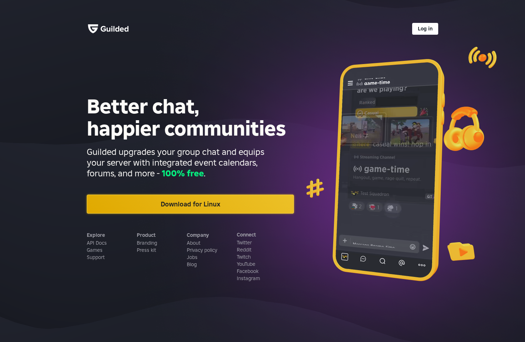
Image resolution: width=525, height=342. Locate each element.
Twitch (244, 257)
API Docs (97, 243)
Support (96, 257)
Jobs (192, 257)
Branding (147, 243)
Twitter (244, 242)
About (193, 243)
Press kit (146, 250)
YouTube (246, 264)
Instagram (248, 278)
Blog (192, 264)
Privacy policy (202, 250)
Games (94, 250)
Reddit (244, 250)
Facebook (248, 271)
